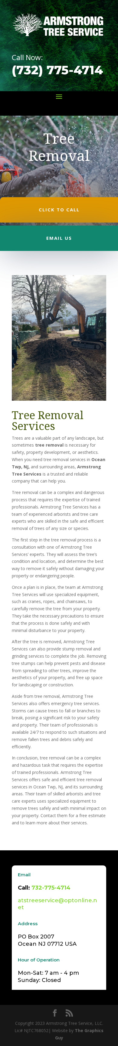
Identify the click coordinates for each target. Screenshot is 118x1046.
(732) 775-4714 (57, 70)
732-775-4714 (50, 887)
